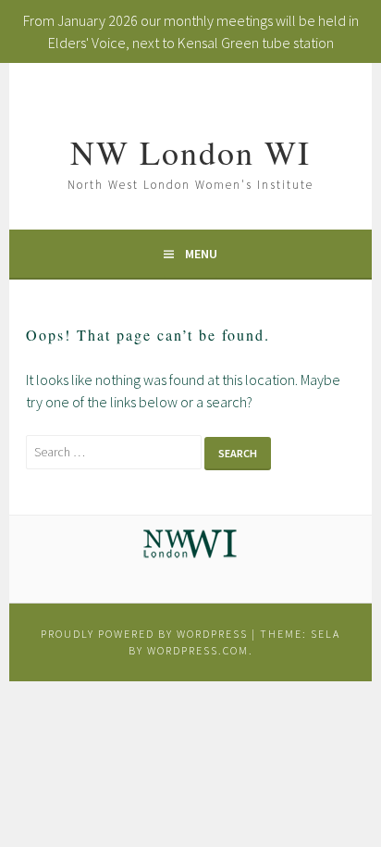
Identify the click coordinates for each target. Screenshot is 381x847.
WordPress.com (198, 650)
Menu (201, 253)
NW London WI (190, 152)
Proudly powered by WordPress (144, 634)
